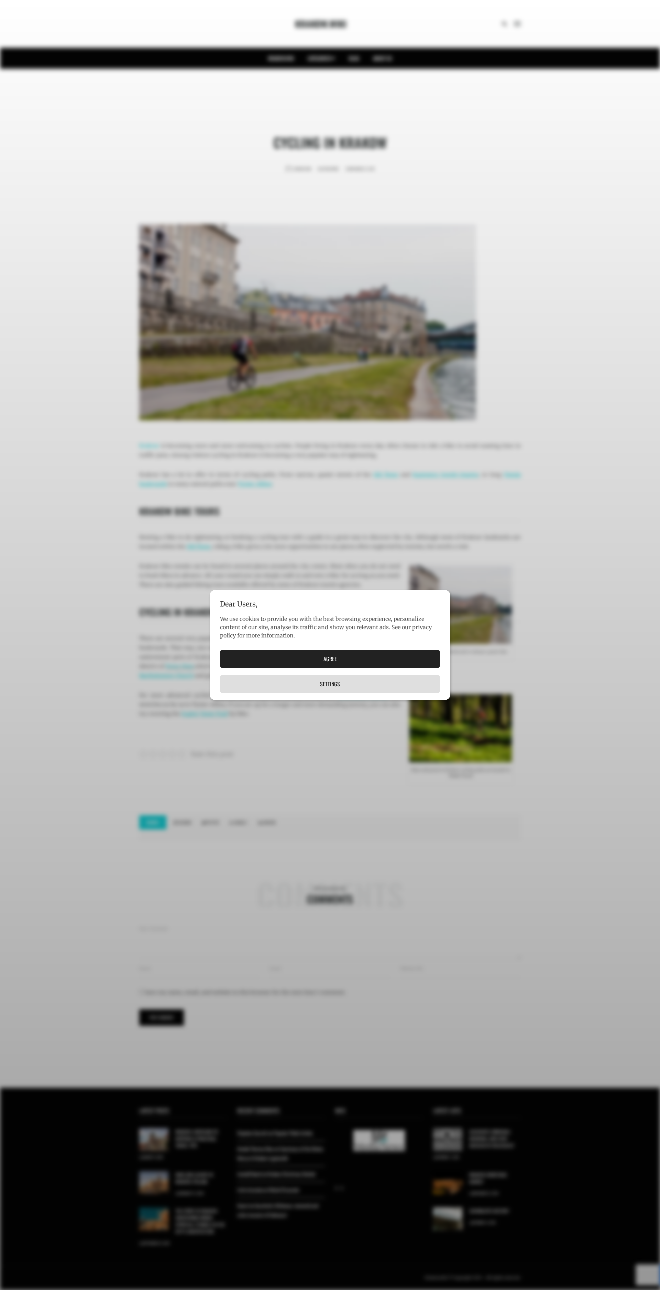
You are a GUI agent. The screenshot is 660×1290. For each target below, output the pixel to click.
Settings (330, 684)
